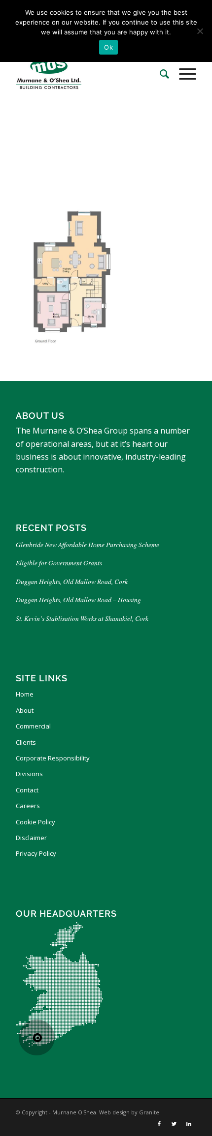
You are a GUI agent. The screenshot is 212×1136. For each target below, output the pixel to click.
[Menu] (182, 73)
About (25, 710)
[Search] (159, 73)
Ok (108, 47)
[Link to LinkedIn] (188, 1123)
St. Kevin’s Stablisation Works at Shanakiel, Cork (82, 618)
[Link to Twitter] (174, 1123)
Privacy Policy (36, 853)
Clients (26, 742)
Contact (27, 790)
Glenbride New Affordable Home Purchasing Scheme (87, 544)
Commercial (33, 726)
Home (25, 694)
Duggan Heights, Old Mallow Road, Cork (72, 581)
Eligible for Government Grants (60, 562)
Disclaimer (31, 837)
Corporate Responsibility (53, 758)
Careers (28, 805)
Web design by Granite (129, 1112)
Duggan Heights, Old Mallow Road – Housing (78, 599)
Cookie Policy (35, 821)
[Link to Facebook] (159, 1123)
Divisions (29, 773)
